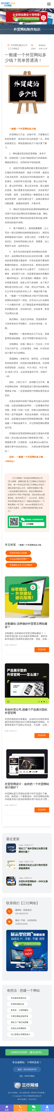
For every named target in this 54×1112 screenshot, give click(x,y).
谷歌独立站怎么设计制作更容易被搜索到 (33, 866)
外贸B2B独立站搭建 (18, 553)
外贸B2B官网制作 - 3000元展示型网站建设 (33, 883)
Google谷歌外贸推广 (19, 559)
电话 (20, 1110)
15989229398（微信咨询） (27, 1052)
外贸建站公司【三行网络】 (21, 565)
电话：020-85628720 (27, 1069)
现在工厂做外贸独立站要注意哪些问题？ (33, 850)
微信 (34, 1110)
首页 (7, 1110)
